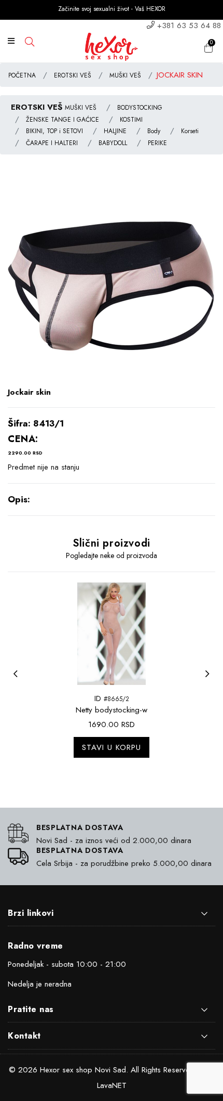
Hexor (50, 1070)
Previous (18, 680)
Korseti (190, 131)
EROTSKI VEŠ (72, 75)
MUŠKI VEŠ (125, 75)
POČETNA (22, 75)
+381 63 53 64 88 (189, 25)
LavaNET (112, 1085)
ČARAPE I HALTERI (52, 143)
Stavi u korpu (111, 747)
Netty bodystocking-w (111, 710)
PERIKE (157, 143)
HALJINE (115, 131)
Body (153, 131)
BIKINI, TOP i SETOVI (54, 131)
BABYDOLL (113, 143)
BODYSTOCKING (139, 107)
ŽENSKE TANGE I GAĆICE (62, 119)
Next (210, 680)
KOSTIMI (131, 119)
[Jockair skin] (111, 282)
